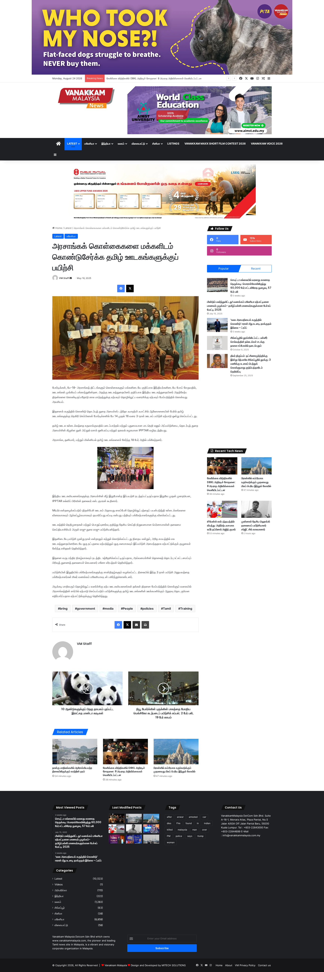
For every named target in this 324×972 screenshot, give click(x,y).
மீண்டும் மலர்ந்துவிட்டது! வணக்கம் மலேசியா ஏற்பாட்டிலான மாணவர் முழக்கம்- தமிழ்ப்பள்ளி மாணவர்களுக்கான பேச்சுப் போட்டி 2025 (239, 306)
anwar (180, 816)
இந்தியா (105, 143)
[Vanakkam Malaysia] (87, 97)
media (108, 608)
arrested (193, 816)
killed (169, 829)
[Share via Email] (136, 625)
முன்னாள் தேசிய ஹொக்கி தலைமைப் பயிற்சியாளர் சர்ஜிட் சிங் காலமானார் (255, 525)
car (204, 816)
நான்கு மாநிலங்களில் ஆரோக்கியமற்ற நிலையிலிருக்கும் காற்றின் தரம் (72, 769)
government (86, 608)
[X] (130, 288)
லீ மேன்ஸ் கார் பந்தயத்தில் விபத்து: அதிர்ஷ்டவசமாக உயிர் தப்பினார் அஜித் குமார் (221, 525)
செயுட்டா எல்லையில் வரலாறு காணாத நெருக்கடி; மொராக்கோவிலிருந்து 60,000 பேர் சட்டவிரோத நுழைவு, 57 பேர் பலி (250, 286)
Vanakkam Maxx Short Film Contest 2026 (215, 143)
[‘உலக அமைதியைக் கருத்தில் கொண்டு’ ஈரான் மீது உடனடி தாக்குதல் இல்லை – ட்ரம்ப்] (217, 325)
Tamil (167, 608)
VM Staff (64, 278)
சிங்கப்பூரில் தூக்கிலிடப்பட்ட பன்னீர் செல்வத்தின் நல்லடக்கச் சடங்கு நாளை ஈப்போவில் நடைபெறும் (248, 342)
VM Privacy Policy (245, 965)
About (228, 965)
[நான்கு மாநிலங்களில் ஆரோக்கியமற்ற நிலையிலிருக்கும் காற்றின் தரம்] (74, 751)
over (204, 829)
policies (148, 608)
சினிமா (156, 143)
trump (200, 836)
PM (168, 836)
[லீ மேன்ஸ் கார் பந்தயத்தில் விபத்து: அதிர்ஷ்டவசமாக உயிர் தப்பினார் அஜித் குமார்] (222, 509)
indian (207, 823)
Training (186, 608)
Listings (173, 143)
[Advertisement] (239, 413)
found (189, 823)
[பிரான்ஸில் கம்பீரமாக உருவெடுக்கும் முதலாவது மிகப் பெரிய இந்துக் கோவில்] (176, 751)
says (189, 836)
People (128, 608)
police (179, 836)
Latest (72, 143)
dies (169, 823)
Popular (223, 268)
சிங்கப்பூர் (60, 907)
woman (171, 842)
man (194, 829)
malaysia (182, 829)
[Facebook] (121, 288)
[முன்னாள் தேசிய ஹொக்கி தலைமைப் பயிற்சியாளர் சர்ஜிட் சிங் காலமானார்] (256, 509)
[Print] (145, 625)
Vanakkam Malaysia (116, 965)
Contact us (264, 965)
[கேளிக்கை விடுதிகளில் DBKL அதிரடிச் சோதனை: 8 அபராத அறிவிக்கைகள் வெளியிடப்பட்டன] (125, 751)
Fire (178, 823)
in (198, 823)
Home (58, 227)
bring (64, 608)
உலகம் (121, 143)
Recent (255, 268)
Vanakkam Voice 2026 (267, 143)
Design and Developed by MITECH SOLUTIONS (158, 965)
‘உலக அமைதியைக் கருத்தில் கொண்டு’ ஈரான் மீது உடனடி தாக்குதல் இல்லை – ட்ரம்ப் (250, 324)
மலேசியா (89, 143)
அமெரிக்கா (61, 890)
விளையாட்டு (138, 143)
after (169, 816)
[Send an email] (71, 278)
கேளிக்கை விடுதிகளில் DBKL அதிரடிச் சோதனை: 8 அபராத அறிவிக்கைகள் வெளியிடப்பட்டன (124, 771)
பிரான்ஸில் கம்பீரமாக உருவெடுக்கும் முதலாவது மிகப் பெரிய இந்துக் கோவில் (144, 78)
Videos (59, 884)
